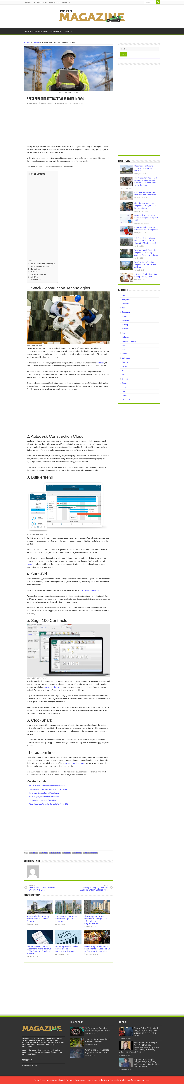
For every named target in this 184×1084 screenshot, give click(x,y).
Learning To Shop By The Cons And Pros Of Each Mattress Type (93, 888)
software (77, 853)
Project (67, 853)
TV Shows (126, 400)
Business (35, 43)
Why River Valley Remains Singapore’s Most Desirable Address (145, 264)
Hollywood (126, 337)
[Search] (158, 2)
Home (28, 43)
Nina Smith (33, 103)
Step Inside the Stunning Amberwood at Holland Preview (38, 918)
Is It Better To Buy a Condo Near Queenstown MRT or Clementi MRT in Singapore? (145, 240)
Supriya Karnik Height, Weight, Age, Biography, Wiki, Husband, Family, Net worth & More (146, 1063)
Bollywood (126, 299)
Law (123, 345)
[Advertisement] (68, 125)
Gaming (125, 325)
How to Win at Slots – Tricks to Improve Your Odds (42, 888)
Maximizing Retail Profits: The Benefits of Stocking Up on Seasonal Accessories (97, 948)
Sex (123, 375)
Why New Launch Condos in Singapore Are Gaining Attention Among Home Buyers (146, 252)
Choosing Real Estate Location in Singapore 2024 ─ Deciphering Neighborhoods (96, 920)
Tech (66, 103)
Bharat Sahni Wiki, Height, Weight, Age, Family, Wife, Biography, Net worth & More (146, 1032)
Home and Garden (129, 341)
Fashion (125, 316)
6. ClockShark (34, 277)
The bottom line (35, 280)
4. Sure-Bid (33, 272)
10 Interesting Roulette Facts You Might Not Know (97, 1029)
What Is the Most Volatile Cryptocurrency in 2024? (97, 1051)
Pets (123, 371)
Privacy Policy (54, 2)
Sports (124, 383)
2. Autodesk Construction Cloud (41, 266)
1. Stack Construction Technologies (42, 264)
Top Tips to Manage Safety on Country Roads (97, 1040)
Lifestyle (125, 354)
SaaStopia (100, 363)
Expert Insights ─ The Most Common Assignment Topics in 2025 (146, 217)
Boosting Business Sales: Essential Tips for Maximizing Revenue (66, 948)
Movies (125, 362)
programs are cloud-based (75, 763)
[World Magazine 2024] (92, 16)
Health (124, 333)
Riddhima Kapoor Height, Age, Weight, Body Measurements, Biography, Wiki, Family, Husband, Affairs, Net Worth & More (139, 1047)
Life (123, 350)
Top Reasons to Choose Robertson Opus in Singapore (66, 918)
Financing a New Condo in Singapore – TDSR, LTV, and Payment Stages (145, 205)
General (125, 329)
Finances (125, 320)
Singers (125, 379)
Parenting (126, 366)
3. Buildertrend (35, 269)
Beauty (124, 295)
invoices (30, 564)
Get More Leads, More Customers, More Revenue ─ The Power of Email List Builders (39, 950)
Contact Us (66, 2)
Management (55, 853)
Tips (124, 391)
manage (44, 853)
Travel (124, 396)
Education (126, 312)
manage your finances (51, 687)
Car (123, 308)
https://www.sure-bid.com (90, 590)
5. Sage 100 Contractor (38, 274)
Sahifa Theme (39, 1080)
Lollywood (126, 358)
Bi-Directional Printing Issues (36, 2)
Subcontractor (90, 853)
